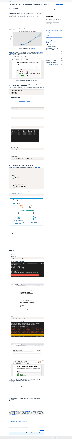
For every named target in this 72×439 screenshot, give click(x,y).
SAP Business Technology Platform (29, 13)
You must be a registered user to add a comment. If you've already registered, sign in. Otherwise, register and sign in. (26, 432)
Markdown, (38, 52)
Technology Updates (39, 13)
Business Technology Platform (49, 23)
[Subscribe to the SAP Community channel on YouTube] (55, 437)
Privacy (15, 437)
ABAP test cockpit (48, 19)
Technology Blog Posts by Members (51, 32)
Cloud (24, 13)
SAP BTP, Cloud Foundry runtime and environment (14, 13)
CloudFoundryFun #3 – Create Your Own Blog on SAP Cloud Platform (18, 421)
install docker (28, 101)
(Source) (33, 48)
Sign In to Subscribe (59, 4)
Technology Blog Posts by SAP (50, 28)
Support (33, 437)
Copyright (22, 437)
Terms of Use (18, 437)
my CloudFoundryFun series (15, 15)
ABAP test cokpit (53, 19)
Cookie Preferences (37, 437)
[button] (59, 9)
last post (14, 167)
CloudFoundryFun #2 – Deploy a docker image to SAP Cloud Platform (29, 4)
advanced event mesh (58, 19)
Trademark (30, 437)
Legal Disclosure (26, 437)
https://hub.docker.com (22, 101)
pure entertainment (12, 414)
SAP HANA (22, 13)
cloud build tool (20, 193)
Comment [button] (42, 430)
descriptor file (38, 167)
